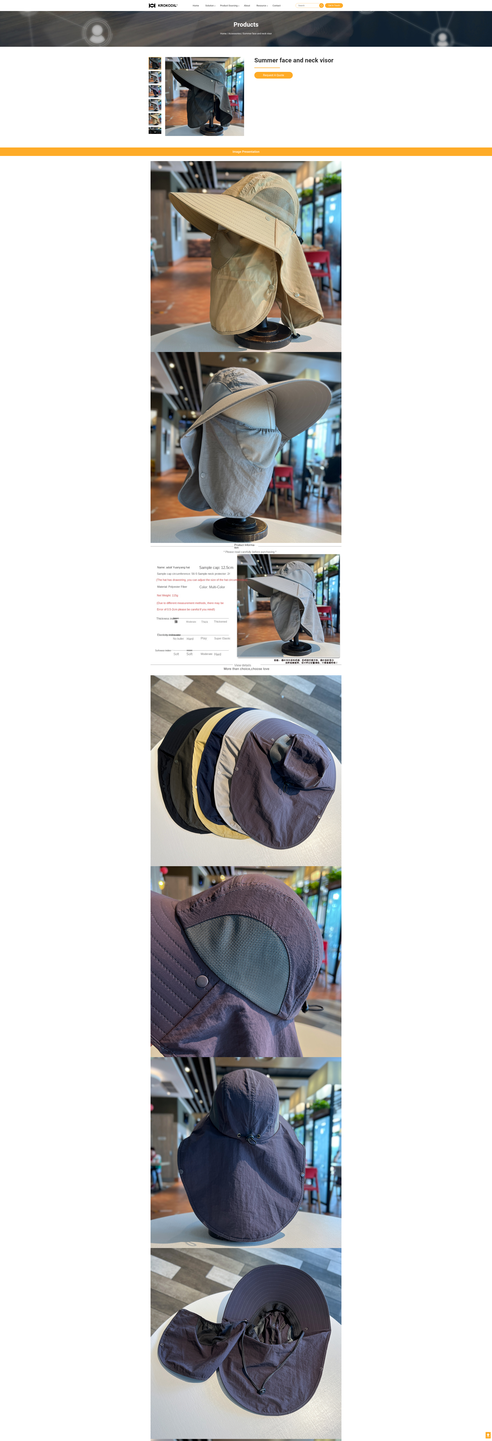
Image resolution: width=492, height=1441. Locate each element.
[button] (155, 132)
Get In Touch (334, 5)
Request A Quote (273, 75)
